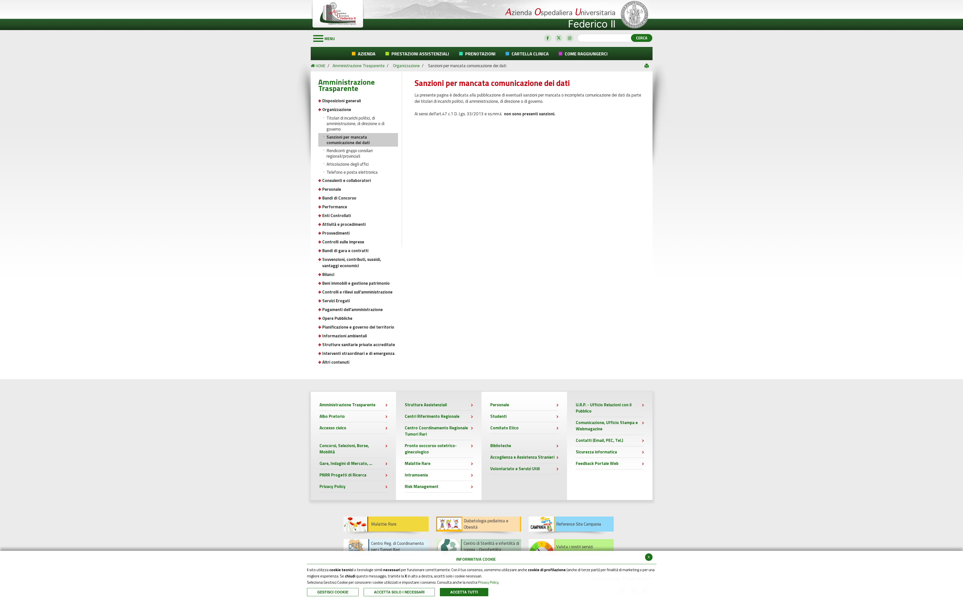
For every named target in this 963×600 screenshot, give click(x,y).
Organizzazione (406, 65)
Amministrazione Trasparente (359, 65)
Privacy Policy (488, 582)
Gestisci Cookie (332, 591)
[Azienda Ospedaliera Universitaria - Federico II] (482, 15)
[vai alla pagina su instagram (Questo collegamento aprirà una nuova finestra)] (570, 38)
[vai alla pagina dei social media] (547, 38)
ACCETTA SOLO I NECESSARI (399, 591)
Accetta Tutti (464, 591)
